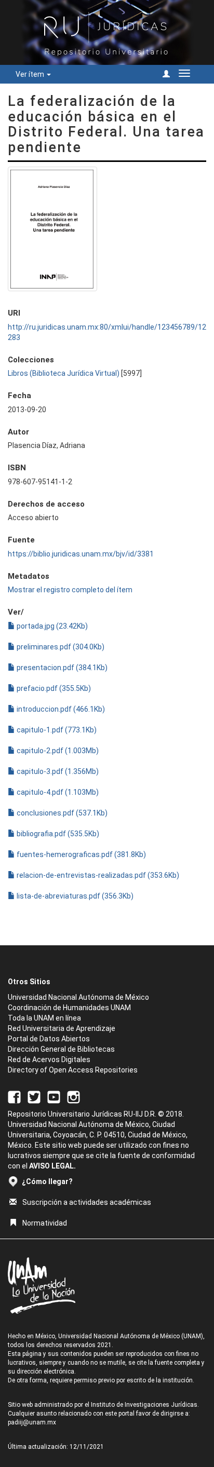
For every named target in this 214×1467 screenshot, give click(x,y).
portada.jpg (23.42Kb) (51, 626)
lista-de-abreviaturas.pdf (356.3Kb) (74, 896)
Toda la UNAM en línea (44, 1018)
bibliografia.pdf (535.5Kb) (57, 834)
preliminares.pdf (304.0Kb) (59, 647)
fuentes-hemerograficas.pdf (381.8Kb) (80, 854)
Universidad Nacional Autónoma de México (78, 997)
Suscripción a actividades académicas (86, 1202)
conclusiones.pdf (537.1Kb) (61, 813)
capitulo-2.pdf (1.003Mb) (57, 750)
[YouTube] (53, 1096)
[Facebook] (14, 1096)
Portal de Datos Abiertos (49, 1039)
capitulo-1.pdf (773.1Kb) (56, 730)
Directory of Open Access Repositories (73, 1070)
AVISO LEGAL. (52, 1166)
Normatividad (44, 1223)
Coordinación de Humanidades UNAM (69, 1007)
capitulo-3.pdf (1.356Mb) (57, 771)
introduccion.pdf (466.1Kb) (60, 709)
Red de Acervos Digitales (49, 1059)
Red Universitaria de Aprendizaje (61, 1028)
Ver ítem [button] (31, 74)
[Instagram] (73, 1096)
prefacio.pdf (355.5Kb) (53, 688)
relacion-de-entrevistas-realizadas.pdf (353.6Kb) (97, 875)
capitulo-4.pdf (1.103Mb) (57, 792)
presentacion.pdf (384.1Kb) (61, 667)
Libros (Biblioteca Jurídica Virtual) (63, 373)
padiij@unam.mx (32, 1422)
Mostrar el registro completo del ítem (70, 590)
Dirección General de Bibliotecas (61, 1049)
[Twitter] (34, 1096)
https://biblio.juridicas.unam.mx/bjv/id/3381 (81, 554)
